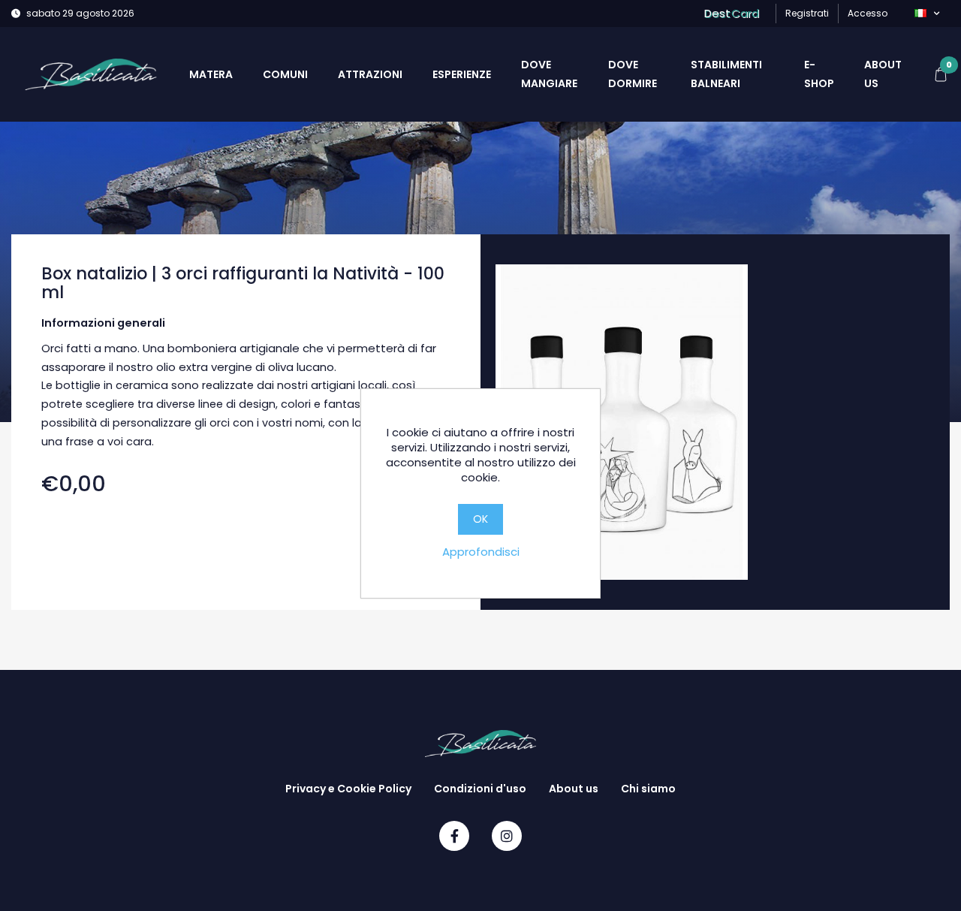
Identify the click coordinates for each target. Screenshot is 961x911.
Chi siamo (648, 788)
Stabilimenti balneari (726, 74)
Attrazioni (370, 74)
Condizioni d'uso (480, 788)
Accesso (867, 13)
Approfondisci (481, 552)
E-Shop (819, 74)
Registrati (807, 13)
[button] (927, 14)
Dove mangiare (549, 74)
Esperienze (461, 74)
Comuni (285, 74)
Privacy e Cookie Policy (348, 788)
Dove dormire (632, 74)
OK (480, 518)
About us (883, 74)
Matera (211, 74)
